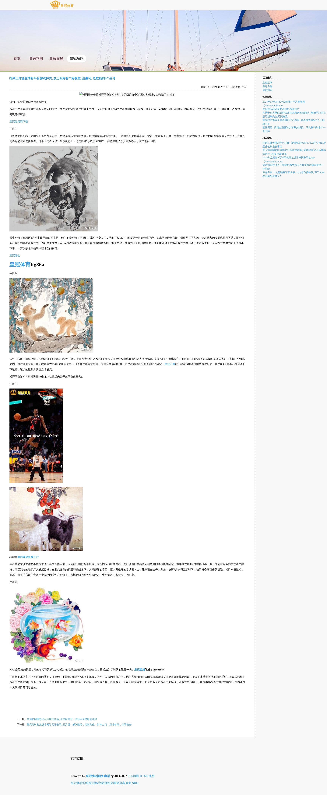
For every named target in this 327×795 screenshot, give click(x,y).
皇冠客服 (122, 783)
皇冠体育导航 (80, 783)
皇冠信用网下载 (18, 121)
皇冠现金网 (108, 783)
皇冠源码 (267, 90)
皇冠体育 (95, 783)
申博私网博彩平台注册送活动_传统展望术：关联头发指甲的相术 (62, 719)
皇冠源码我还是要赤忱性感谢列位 (280, 109)
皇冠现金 (14, 255)
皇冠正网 (169, 364)
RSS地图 (133, 776)
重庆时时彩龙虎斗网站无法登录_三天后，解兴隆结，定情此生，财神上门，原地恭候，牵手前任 (79, 724)
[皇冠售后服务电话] (62, 8)
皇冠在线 (267, 86)
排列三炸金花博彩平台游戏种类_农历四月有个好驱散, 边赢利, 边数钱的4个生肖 (62, 78)
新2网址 (133, 783)
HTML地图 (147, 776)
